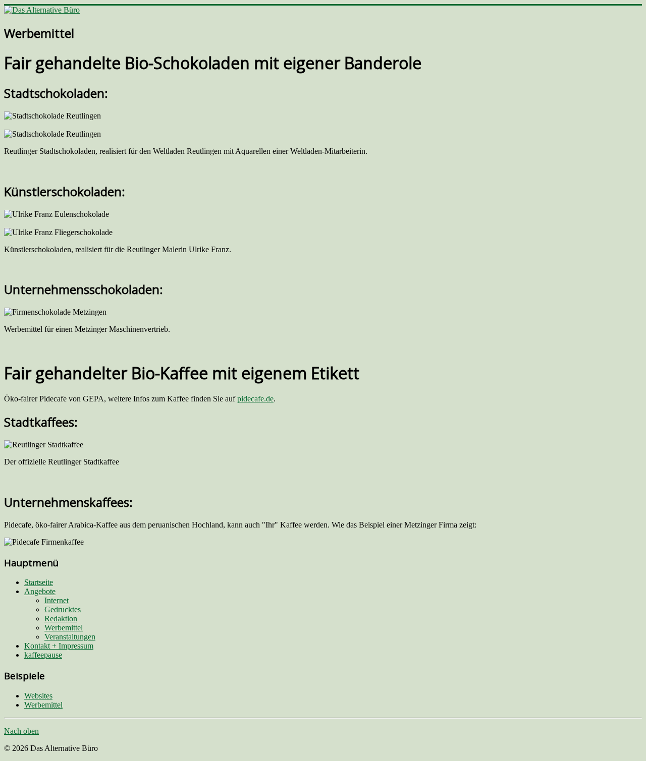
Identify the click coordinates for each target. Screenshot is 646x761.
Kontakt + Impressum (58, 645)
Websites (38, 695)
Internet (56, 600)
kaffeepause (43, 655)
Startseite (38, 582)
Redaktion (60, 618)
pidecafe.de (255, 398)
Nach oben (21, 731)
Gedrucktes (62, 609)
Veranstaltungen (69, 636)
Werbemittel (63, 627)
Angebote (40, 591)
